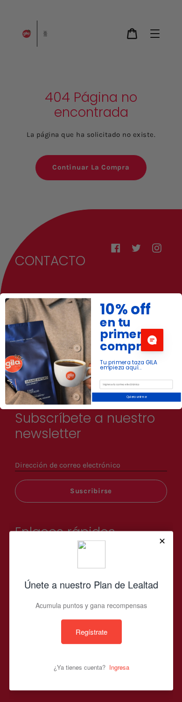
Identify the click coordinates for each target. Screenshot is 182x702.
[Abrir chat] (152, 340)
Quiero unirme (136, 397)
